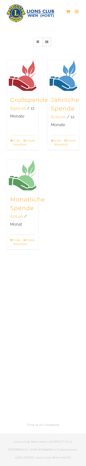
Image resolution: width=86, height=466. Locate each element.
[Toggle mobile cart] (68, 11)
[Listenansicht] (46, 42)
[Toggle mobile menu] (77, 11)
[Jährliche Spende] (63, 75)
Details (30, 140)
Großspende (29, 99)
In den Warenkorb (17, 142)
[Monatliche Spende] (22, 175)
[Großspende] (22, 75)
